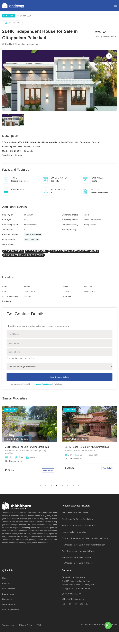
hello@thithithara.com (74, 599)
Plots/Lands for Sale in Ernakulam (77, 519)
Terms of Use (8, 625)
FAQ (39, 625)
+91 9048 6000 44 (72, 594)
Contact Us (7, 599)
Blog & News (8, 594)
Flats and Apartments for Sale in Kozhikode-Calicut (85, 538)
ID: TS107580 (14, 23)
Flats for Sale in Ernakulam (74, 532)
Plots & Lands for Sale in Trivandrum (78, 525)
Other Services (9, 604)
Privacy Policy (25, 625)
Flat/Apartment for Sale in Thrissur (77, 563)
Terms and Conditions (42, 384)
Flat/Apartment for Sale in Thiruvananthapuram (83, 545)
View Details (48, 471)
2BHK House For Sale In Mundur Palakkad (87, 447)
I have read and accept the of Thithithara (35, 384)
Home (5, 578)
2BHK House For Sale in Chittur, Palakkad (27, 447)
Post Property (8, 589)
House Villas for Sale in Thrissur (76, 557)
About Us (6, 583)
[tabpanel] (29, 444)
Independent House (16, 439)
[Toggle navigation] (115, 5)
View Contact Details (59, 377)
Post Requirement (10, 609)
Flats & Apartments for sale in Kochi (78, 551)
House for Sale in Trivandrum (75, 513)
